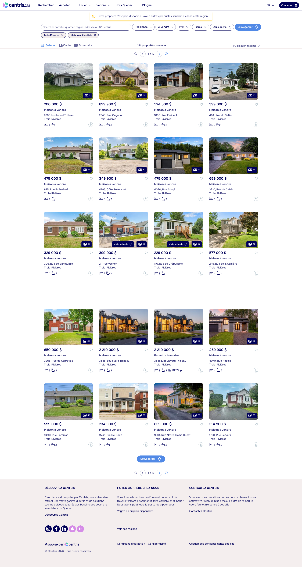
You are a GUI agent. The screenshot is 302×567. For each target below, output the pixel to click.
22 (199, 244)
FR (268, 5)
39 (199, 169)
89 (144, 341)
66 (254, 169)
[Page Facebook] (56, 528)
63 (199, 415)
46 (89, 415)
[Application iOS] (72, 528)
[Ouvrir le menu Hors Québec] (135, 5)
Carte (67, 45)
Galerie (50, 45)
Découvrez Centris (60, 488)
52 (144, 95)
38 (144, 415)
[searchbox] (84, 27)
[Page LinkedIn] (64, 528)
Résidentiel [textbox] (141, 27)
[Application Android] (80, 528)
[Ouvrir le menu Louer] (89, 5)
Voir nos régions (127, 529)
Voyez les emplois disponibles (135, 511)
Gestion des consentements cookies (211, 544)
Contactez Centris (204, 488)
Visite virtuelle (121, 244)
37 (254, 95)
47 (199, 95)
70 (144, 169)
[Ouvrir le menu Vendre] (108, 5)
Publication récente (244, 46)
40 (88, 341)
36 (89, 169)
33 (254, 341)
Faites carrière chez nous (138, 488)
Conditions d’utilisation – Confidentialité (141, 544)
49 (254, 244)
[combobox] (86, 27)
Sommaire (85, 45)
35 (254, 415)
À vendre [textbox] (163, 27)
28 (89, 244)
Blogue (147, 5)
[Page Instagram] (48, 528)
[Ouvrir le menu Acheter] (72, 5)
